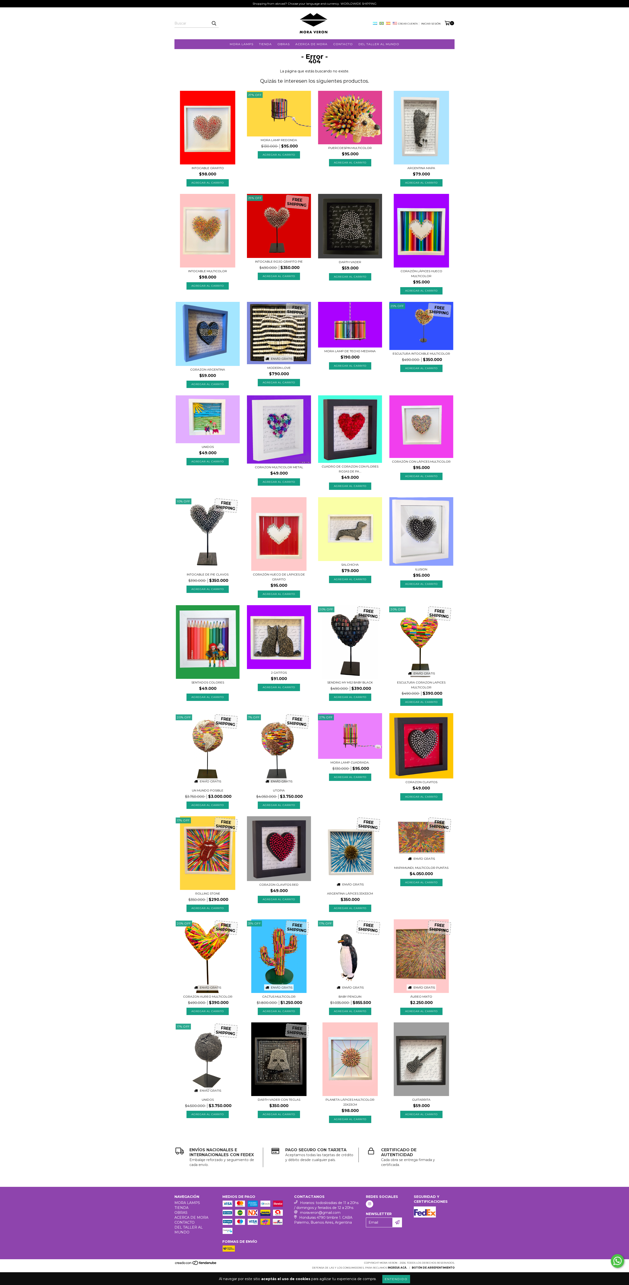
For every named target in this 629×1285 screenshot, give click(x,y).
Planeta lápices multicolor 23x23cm (350, 1102)
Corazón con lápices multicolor (421, 461)
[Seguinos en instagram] (369, 1204)
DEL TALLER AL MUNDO (378, 44)
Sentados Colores (207, 682)
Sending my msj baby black (350, 682)
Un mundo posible (207, 790)
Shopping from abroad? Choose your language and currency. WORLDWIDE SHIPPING (314, 3)
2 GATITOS (279, 672)
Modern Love (279, 368)
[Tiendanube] (195, 1264)
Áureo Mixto (421, 996)
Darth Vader (350, 262)
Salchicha (350, 564)
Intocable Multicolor (207, 271)
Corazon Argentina (207, 369)
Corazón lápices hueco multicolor (421, 273)
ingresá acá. (397, 1267)
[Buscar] (214, 23)
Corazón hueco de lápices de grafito (279, 577)
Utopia (279, 790)
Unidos (208, 447)
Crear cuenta (408, 23)
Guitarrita (421, 1099)
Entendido (396, 1279)
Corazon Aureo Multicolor (207, 996)
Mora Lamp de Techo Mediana (350, 351)
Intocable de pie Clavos (208, 574)
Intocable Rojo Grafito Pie (279, 261)
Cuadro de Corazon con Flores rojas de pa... (350, 469)
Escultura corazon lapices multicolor (421, 685)
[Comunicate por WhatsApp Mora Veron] (617, 1261)
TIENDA (265, 44)
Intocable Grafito (208, 168)
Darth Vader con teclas (279, 1099)
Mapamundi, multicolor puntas (421, 868)
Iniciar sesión (431, 23)
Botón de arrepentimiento (433, 1267)
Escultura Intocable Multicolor (421, 353)
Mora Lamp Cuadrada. (350, 762)
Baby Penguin (350, 996)
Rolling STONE (207, 893)
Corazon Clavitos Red (279, 884)
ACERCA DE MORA (311, 44)
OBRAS (283, 44)
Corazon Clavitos (421, 782)
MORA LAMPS (241, 44)
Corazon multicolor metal (279, 467)
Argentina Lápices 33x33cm (350, 893)
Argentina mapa (421, 168)
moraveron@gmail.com (320, 1212)
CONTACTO (343, 44)
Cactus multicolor (279, 996)
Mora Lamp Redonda (279, 140)
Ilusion (421, 569)
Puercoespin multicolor (350, 148)
